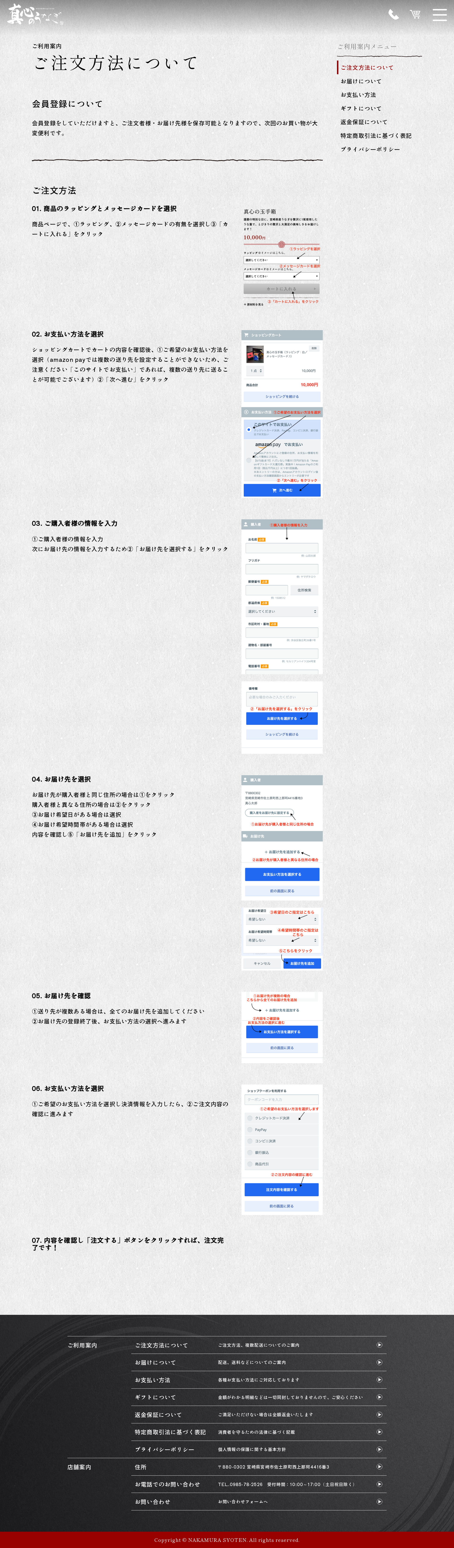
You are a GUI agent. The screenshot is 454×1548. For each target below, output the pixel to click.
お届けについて (361, 81)
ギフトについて (361, 108)
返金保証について (364, 122)
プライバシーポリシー (370, 149)
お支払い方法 (358, 94)
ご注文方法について (367, 67)
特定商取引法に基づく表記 (376, 135)
